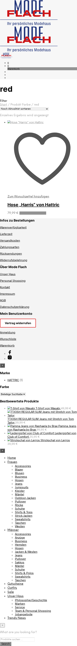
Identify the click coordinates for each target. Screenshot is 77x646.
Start (3, 104)
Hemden (20, 544)
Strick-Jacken (23, 515)
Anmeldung (7, 332)
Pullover (20, 501)
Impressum (7, 293)
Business (21, 476)
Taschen (20, 522)
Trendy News (16, 618)
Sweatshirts (22, 519)
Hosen (19, 480)
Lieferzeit (6, 234)
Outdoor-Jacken (25, 498)
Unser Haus (8, 274)
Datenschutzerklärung (14, 306)
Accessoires (23, 466)
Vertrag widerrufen (18, 323)
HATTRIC (13, 380)
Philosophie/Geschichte (31, 600)
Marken (20, 603)
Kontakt (5, 287)
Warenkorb (7, 345)
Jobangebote (24, 614)
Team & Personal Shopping (33, 610)
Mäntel (19, 494)
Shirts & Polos (24, 573)
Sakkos (19, 562)
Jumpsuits (21, 487)
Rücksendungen (11, 253)
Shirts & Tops (24, 512)
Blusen (19, 473)
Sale (10, 592)
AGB (3, 300)
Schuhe (20, 508)
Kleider (20, 490)
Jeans (18, 483)
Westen (20, 526)
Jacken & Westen (26, 551)
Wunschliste (8, 339)
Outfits (12, 588)
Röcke (19, 505)
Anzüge (20, 537)
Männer (13, 530)
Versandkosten (10, 240)
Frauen (12, 462)
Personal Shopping (13, 280)
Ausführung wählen (32, 213)
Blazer (19, 469)
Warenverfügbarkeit (13, 227)
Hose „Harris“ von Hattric (33, 204)
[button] (8, 62)
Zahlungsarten (9, 247)
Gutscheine (15, 583)
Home (11, 458)
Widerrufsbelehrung (13, 260)
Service (20, 607)
